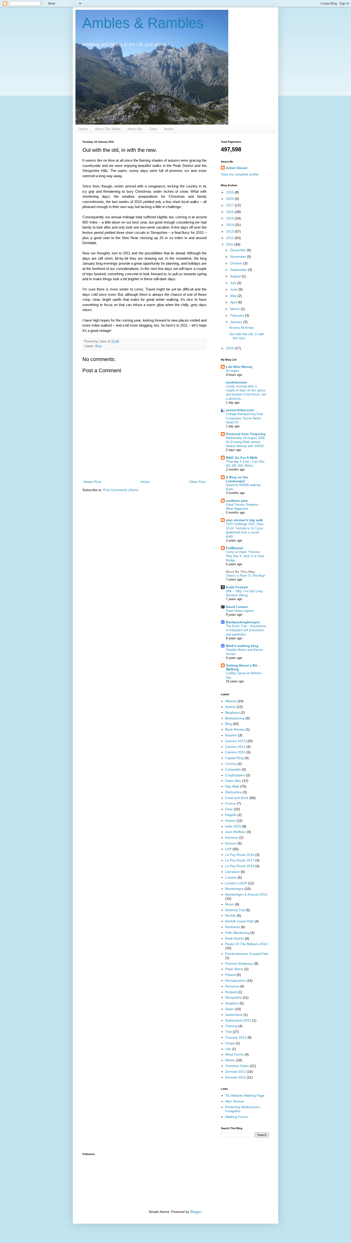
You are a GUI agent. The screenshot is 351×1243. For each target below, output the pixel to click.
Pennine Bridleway (239, 963)
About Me (135, 129)
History (230, 820)
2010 (230, 348)
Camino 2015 (235, 752)
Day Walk (232, 786)
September (239, 270)
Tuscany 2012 (235, 1037)
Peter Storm (234, 969)
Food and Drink (237, 798)
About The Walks (107, 129)
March (235, 309)
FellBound (234, 548)
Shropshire (233, 997)
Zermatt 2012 (235, 1071)
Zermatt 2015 (235, 1077)
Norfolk (230, 915)
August (236, 276)
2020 (230, 199)
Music (229, 904)
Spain (229, 1009)
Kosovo (230, 843)
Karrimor (231, 837)
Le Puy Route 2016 (239, 855)
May (234, 296)
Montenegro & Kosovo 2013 (246, 894)
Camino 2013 (235, 741)
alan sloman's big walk (244, 520)
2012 (230, 238)
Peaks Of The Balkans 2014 (246, 944)
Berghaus (232, 712)
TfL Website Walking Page (245, 1095)
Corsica (231, 764)
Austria (230, 707)
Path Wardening (237, 933)
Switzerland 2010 (238, 1020)
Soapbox (232, 1003)
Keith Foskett (237, 587)
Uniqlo (230, 1043)
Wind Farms (234, 1054)
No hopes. (233, 370)
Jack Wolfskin (235, 832)
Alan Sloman (234, 1101)
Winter (230, 1060)
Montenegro (234, 889)
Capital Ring (234, 758)
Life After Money (239, 367)
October (236, 263)
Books (168, 129)
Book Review (235, 729)
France (230, 803)
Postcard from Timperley (246, 434)
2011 (230, 244)
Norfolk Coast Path (239, 921)
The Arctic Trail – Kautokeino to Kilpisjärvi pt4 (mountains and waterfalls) (246, 630)
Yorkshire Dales (237, 1066)
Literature (232, 872)
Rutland (231, 992)
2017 (230, 205)
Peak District (234, 938)
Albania (230, 701)
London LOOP (236, 883)
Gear (153, 129)
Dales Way (233, 781)
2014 (230, 225)
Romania (232, 986)
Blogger (196, 1212)
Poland (230, 975)
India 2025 (233, 826)
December (238, 250)
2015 (230, 218)
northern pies (237, 501)
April (234, 302)
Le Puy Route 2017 (239, 860)
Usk (228, 1049)
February (237, 315)
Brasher (231, 735)
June (234, 289)
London (231, 877)
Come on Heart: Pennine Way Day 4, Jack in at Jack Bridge (245, 556)
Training (231, 1026)
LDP (228, 849)
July (233, 283)
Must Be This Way (240, 572)
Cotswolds (233, 769)
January (236, 322)
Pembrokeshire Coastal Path (246, 954)
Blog (98, 346)
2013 (230, 231)
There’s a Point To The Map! (245, 575)
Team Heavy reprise (240, 611)
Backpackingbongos (243, 622)
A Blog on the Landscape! (237, 479)
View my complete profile (240, 174)
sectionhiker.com (240, 410)
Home (83, 129)
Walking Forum (236, 1117)
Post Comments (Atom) (120, 490)
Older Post (197, 482)
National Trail (235, 910)
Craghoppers (235, 775)
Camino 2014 (235, 747)
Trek (228, 1032)
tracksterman (236, 382)
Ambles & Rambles (143, 23)
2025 (230, 192)
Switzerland (234, 1015)
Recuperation (235, 980)
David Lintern (237, 607)
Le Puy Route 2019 (239, 866)
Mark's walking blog (242, 646)
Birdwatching (235, 718)
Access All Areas (241, 327)
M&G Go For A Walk (241, 458)
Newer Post (92, 482)
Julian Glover (236, 168)
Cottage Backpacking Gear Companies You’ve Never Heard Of (244, 418)
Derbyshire (233, 792)
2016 (230, 212)
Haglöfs (231, 815)
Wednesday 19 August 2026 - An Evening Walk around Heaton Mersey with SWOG (246, 442)
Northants (232, 927)
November (238, 256)
